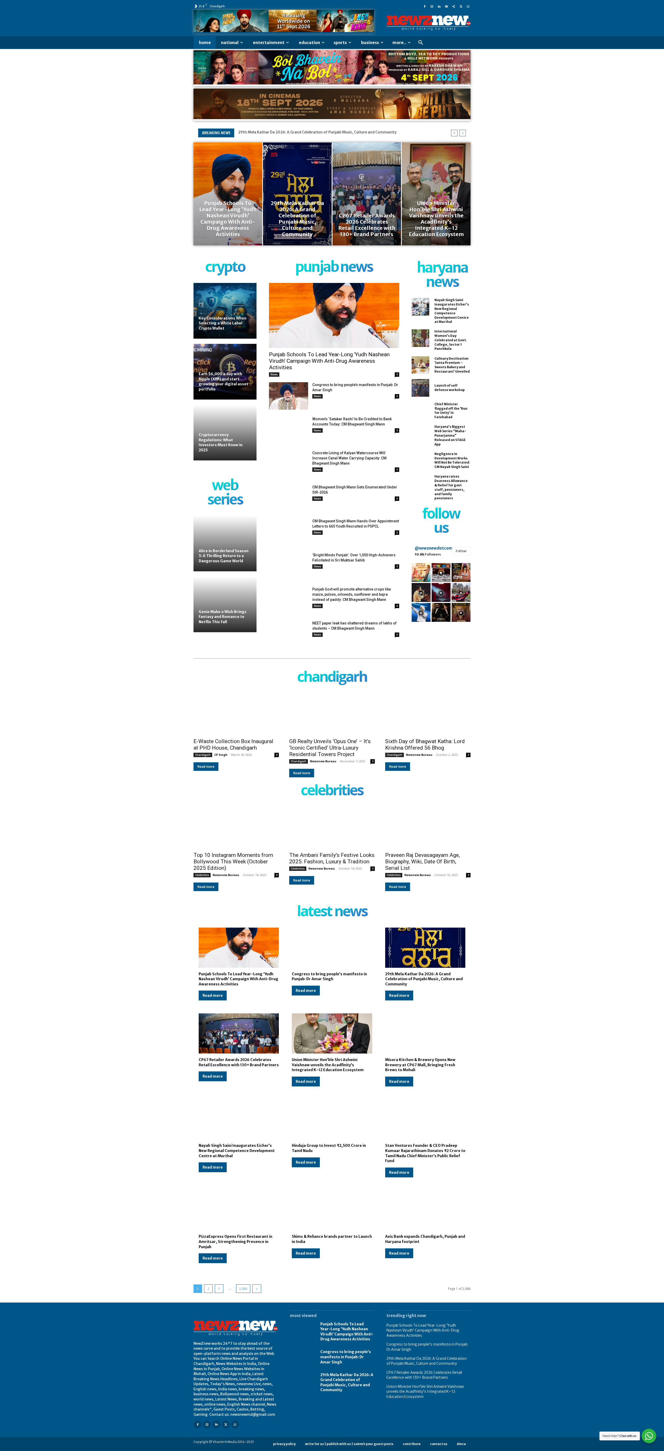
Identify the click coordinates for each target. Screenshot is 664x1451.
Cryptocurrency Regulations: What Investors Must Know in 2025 (221, 442)
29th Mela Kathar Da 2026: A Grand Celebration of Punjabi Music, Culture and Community (424, 979)
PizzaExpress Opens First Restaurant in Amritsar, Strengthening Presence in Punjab (235, 1241)
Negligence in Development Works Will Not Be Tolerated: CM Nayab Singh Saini (452, 460)
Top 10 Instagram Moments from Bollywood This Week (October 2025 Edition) (233, 861)
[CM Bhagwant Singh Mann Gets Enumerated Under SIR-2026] (288, 498)
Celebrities (202, 875)
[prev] (454, 133)
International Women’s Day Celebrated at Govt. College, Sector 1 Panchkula (450, 340)
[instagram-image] (421, 572)
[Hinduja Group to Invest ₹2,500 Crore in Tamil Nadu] (332, 1119)
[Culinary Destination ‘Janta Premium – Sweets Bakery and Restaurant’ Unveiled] (420, 365)
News (274, 374)
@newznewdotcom (433, 548)
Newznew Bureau (323, 761)
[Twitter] (461, 6)
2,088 (243, 1288)
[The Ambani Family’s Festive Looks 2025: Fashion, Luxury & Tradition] (332, 827)
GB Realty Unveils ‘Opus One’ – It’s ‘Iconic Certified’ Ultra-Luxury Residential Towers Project (330, 747)
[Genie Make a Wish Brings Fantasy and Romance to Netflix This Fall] (225, 604)
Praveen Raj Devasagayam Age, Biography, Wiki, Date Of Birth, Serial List (422, 861)
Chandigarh (203, 755)
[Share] (453, 6)
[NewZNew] (428, 23)
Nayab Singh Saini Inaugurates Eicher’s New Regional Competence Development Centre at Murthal (237, 1150)
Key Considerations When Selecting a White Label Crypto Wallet (222, 323)
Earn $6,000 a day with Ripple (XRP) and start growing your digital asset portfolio (223, 382)
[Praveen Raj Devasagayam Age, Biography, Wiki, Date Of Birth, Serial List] (428, 827)
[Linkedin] (439, 6)
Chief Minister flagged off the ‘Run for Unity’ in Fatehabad (450, 410)
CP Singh (220, 755)
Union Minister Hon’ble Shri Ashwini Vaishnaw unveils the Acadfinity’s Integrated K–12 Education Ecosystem (328, 1064)
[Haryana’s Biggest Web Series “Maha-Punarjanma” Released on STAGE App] (420, 433)
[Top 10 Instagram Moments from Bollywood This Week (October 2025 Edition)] (236, 827)
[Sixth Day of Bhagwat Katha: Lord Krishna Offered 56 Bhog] (428, 713)
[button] (420, 42)
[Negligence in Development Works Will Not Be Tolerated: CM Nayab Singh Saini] (420, 460)
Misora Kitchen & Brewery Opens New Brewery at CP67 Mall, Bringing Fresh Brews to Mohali (420, 1064)
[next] (462, 133)
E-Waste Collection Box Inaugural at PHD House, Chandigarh (233, 744)
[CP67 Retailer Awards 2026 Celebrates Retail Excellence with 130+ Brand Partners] (367, 194)
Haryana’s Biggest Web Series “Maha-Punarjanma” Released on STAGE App (450, 435)
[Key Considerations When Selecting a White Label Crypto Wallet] (225, 311)
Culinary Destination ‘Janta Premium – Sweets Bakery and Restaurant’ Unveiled (452, 365)
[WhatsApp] (468, 6)
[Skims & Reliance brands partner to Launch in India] (332, 1210)
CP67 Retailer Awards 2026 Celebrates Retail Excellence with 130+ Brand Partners (310, 132)
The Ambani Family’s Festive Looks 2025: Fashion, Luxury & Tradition (332, 858)
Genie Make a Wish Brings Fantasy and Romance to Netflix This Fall (222, 616)
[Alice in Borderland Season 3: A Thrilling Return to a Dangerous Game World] (225, 543)
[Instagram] (432, 6)
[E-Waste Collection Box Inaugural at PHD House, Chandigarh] (236, 713)
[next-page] (256, 1288)
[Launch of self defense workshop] (420, 388)
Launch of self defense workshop (449, 387)
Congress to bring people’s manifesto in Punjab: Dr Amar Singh (329, 976)
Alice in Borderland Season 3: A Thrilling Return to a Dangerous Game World (223, 556)
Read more (206, 767)
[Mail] (446, 6)
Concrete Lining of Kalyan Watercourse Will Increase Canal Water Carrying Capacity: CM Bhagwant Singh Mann (349, 458)
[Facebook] (424, 6)
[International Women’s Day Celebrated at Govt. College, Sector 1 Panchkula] (420, 338)
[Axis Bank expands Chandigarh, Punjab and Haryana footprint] (425, 1210)
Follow (461, 551)
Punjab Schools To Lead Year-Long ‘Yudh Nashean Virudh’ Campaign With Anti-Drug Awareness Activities (329, 361)
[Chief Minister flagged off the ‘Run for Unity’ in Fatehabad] (420, 410)
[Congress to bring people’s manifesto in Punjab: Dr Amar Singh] (288, 395)
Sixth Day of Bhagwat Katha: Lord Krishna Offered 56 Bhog (425, 744)
